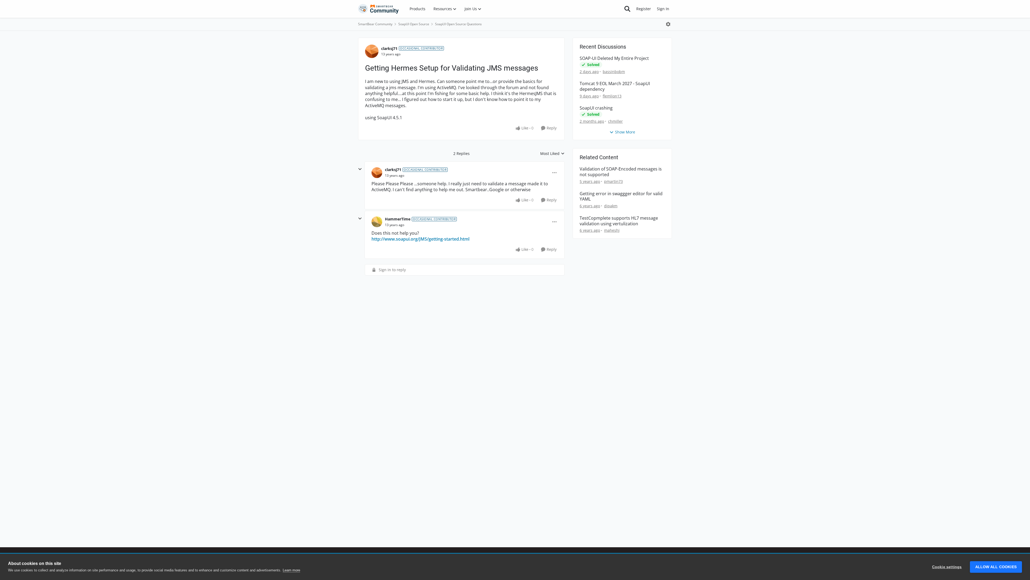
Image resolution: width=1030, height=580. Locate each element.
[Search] (627, 9)
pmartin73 (613, 181)
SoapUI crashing (596, 108)
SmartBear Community (375, 24)
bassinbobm (614, 71)
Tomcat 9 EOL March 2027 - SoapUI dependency (615, 86)
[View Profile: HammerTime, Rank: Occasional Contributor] (376, 221)
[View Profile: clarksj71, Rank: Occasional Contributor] (371, 51)
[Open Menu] (668, 24)
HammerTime (397, 219)
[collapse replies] (360, 169)
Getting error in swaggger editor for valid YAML (621, 196)
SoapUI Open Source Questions (458, 24)
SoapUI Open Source (413, 24)
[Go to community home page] (378, 9)
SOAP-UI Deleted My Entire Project (614, 58)
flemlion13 (612, 96)
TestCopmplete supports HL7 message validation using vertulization (619, 221)
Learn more (291, 570)
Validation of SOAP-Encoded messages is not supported (621, 171)
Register (643, 8)
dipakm (610, 205)
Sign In (663, 8)
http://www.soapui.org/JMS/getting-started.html (420, 239)
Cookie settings (947, 567)
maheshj (612, 230)
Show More (625, 132)
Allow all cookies (996, 567)
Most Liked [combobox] (552, 153)
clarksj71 (389, 48)
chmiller (615, 121)
